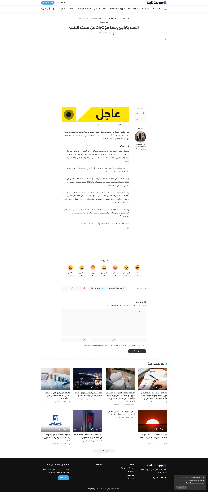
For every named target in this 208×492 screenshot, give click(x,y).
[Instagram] (154, 478)
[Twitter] (62, 2)
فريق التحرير (107, 33)
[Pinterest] (84, 288)
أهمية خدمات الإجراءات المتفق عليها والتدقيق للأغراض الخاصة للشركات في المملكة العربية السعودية (120, 397)
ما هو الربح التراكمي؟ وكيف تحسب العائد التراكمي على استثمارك (57, 395)
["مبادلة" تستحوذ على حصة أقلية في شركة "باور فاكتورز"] (87, 421)
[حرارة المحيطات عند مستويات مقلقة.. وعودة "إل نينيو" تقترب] (152, 421)
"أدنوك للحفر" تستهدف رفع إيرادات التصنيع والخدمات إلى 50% (57, 437)
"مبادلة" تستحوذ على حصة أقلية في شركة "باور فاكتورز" (88, 436)
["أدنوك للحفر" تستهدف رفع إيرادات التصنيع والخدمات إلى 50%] (55, 421)
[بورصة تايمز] (156, 3)
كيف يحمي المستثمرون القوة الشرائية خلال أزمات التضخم (88, 394)
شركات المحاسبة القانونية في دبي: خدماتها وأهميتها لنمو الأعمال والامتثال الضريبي (153, 395)
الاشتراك (63, 477)
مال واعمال (54, 387)
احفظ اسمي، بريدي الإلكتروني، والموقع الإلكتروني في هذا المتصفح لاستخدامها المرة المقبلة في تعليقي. (113, 345)
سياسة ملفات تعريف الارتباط (195, 483)
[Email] (137, 119)
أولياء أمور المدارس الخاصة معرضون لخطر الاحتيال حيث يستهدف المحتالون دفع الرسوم (140, 147)
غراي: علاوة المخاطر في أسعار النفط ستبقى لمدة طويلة (121, 413)
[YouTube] (59, 2)
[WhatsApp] (143, 119)
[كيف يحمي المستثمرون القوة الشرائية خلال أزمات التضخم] (87, 379)
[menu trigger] (164, 9)
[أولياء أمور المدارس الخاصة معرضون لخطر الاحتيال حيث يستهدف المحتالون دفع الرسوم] (140, 137)
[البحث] (43, 9)
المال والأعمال (104, 23)
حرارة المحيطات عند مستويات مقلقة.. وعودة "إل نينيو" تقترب (153, 436)
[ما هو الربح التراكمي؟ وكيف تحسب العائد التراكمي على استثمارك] (55, 379)
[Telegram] (71, 288)
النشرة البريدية (48, 2)
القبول (181, 487)
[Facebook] (64, 2)
